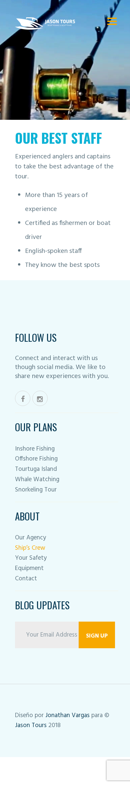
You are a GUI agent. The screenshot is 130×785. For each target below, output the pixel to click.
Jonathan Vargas (68, 715)
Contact (26, 579)
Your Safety (31, 558)
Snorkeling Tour (36, 490)
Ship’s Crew (30, 548)
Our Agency (30, 538)
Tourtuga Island (36, 469)
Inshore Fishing (35, 449)
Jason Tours (31, 725)
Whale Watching (37, 480)
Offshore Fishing (36, 459)
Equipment (29, 568)
